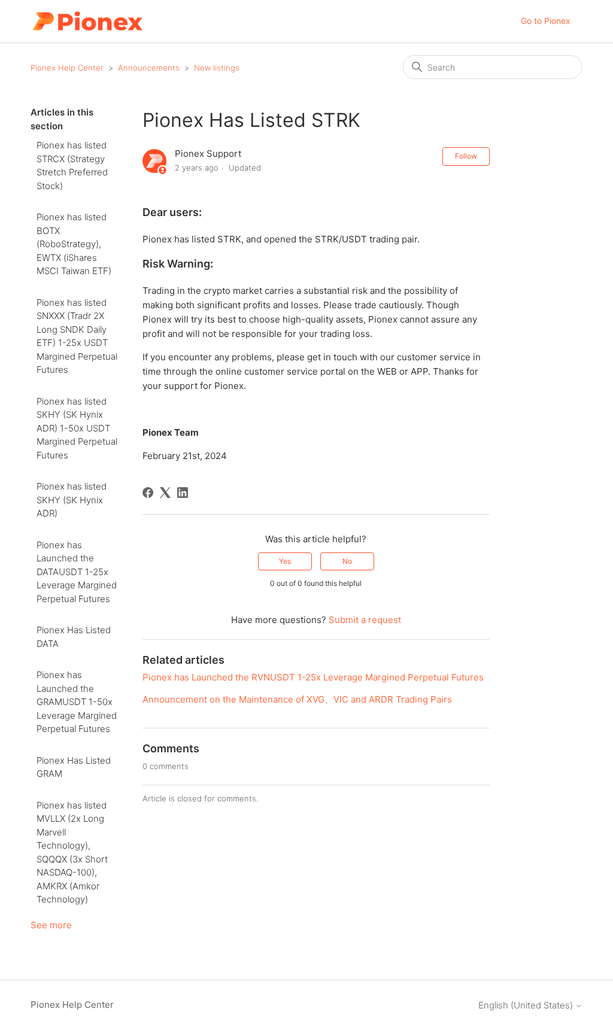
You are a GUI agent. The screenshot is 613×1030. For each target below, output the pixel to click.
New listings (216, 67)
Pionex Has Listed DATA (74, 636)
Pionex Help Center (67, 67)
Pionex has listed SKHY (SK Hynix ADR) (72, 500)
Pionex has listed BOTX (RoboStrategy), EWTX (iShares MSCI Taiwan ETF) (74, 244)
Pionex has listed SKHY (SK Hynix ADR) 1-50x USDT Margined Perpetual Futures (77, 428)
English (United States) (526, 1005)
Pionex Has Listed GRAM (74, 767)
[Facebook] (147, 492)
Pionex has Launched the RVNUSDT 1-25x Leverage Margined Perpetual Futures (313, 677)
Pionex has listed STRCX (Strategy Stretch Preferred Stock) (72, 165)
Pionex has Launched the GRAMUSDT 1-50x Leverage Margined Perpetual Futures (77, 701)
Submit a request (365, 619)
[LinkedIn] (182, 492)
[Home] (87, 21)
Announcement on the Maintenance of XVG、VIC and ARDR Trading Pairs (297, 699)
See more (51, 925)
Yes (285, 561)
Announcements (149, 67)
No (347, 561)
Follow (466, 155)
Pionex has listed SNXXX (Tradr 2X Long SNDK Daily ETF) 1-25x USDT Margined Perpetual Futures (77, 336)
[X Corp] (165, 492)
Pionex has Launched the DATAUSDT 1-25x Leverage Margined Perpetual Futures (77, 571)
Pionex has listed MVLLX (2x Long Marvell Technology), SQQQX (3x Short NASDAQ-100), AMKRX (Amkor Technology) (72, 853)
